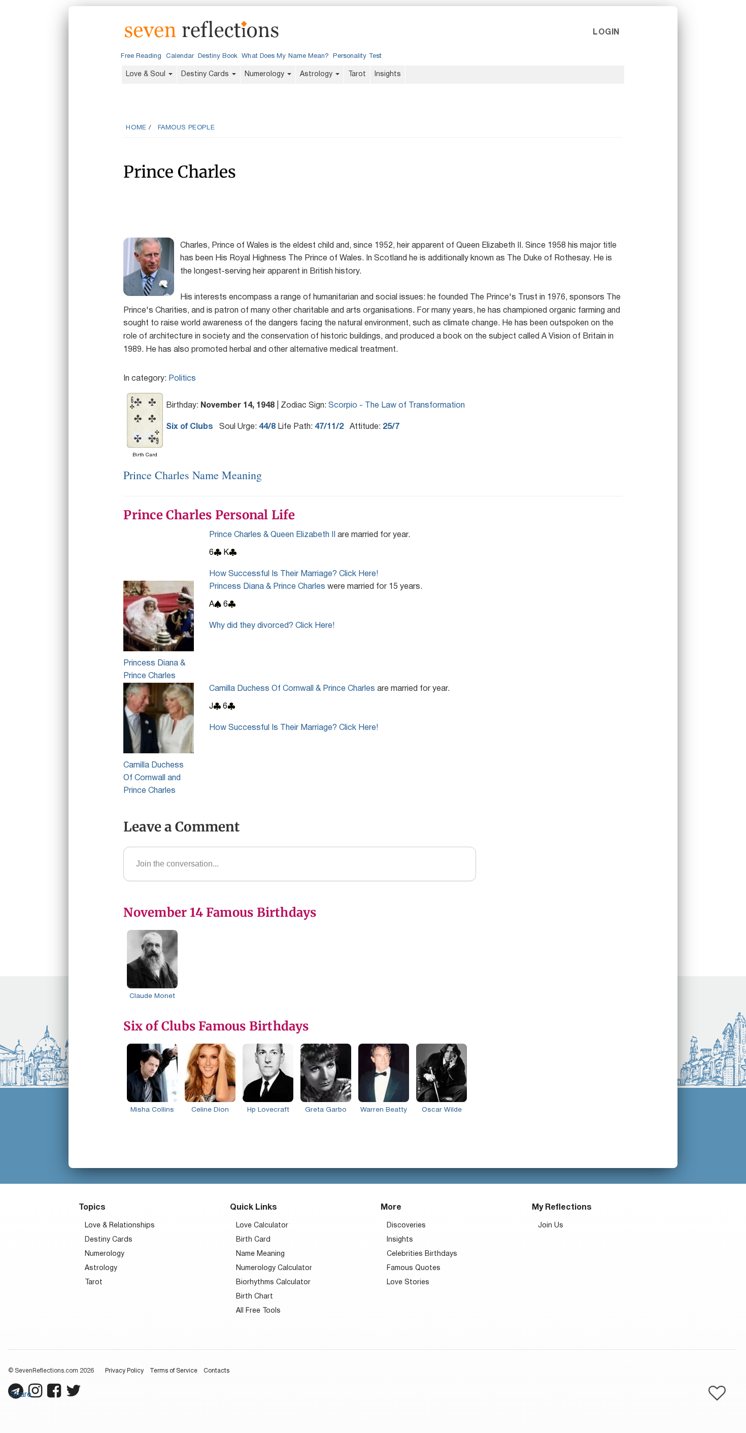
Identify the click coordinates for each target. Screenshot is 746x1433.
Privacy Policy (124, 1371)
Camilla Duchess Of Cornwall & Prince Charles (292, 688)
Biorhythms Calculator (273, 1282)
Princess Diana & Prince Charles (267, 586)
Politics (182, 378)
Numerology (265, 74)
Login (606, 32)
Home (136, 128)
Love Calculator (262, 1225)
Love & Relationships (120, 1225)
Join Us (550, 1225)
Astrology (317, 74)
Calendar (180, 56)
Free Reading (141, 56)
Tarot (357, 74)
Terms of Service (173, 1371)
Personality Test (357, 56)
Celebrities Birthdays (422, 1254)
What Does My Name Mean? (285, 56)
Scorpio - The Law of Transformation (396, 405)
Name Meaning (260, 1254)
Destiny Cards (206, 74)
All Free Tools (258, 1311)
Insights (388, 74)
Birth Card (253, 1240)
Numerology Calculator (274, 1268)
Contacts (216, 1371)
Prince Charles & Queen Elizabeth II (272, 535)
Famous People (186, 128)
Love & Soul (146, 74)
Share (20, 1394)
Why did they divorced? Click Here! (271, 625)
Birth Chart (254, 1296)
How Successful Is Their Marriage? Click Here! (293, 574)
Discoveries (406, 1225)
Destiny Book (218, 56)
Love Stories (408, 1282)
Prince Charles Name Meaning (192, 475)
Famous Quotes (413, 1268)
